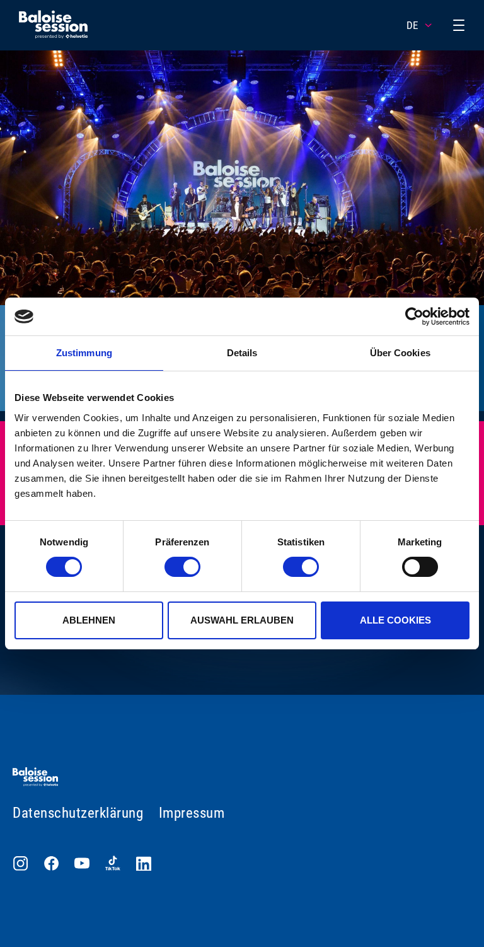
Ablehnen (88, 620)
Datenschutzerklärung (78, 813)
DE (412, 25)
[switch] (182, 567)
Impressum (192, 813)
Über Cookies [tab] (400, 352)
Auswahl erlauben (242, 620)
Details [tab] (242, 352)
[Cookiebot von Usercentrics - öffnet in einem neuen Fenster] (414, 316)
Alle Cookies (395, 620)
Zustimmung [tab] (84, 352)
